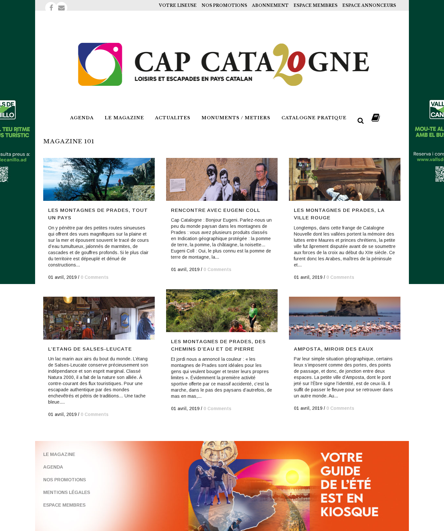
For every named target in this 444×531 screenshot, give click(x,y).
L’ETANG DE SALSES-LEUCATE (90, 349)
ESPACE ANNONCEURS (369, 5)
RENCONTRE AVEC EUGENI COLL (215, 210)
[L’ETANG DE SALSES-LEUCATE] (99, 318)
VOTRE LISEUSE (178, 5)
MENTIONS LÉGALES (66, 492)
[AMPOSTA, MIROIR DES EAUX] (344, 318)
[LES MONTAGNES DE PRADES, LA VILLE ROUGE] (344, 179)
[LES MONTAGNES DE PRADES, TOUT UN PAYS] (99, 179)
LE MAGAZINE (59, 454)
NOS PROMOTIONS (224, 5)
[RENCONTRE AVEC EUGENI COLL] (222, 179)
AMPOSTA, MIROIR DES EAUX (333, 349)
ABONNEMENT (270, 5)
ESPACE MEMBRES (315, 5)
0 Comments (95, 277)
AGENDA (53, 467)
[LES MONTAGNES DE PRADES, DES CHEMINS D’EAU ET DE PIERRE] (222, 310)
